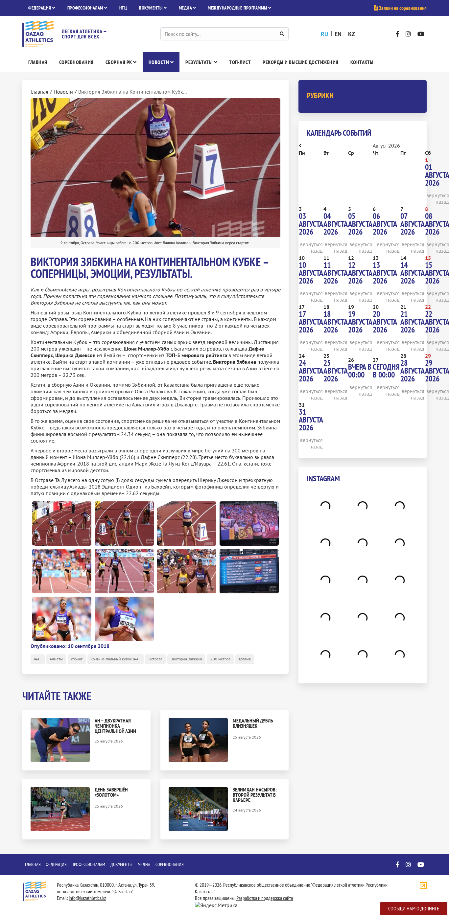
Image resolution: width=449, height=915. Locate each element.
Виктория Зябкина (186, 658)
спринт (77, 658)
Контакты (362, 62)
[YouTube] (421, 34)
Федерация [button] (40, 8)
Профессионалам (88, 864)
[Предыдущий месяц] (300, 145)
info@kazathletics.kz (87, 898)
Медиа (144, 864)
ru (324, 34)
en (338, 34)
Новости (63, 91)
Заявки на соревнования (402, 8)
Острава (155, 658)
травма (245, 658)
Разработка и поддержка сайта (264, 898)
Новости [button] (159, 62)
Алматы (56, 658)
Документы (121, 864)
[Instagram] (408, 34)
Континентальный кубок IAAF (115, 658)
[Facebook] (397, 34)
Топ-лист (240, 62)
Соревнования (76, 62)
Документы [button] (151, 8)
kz (351, 34)
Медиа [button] (186, 8)
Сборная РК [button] (119, 62)
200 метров (220, 658)
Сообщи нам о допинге (413, 908)
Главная (37, 62)
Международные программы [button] (238, 8)
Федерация (56, 864)
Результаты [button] (199, 62)
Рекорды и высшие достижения (301, 62)
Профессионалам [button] (86, 8)
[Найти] (282, 33)
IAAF (37, 658)
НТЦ (123, 8)
